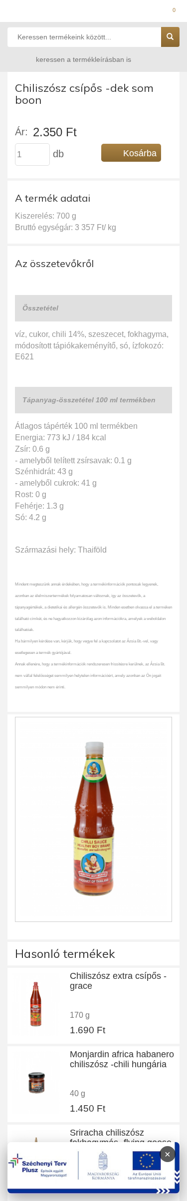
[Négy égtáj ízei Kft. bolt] (93, 12)
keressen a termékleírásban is (83, 59)
